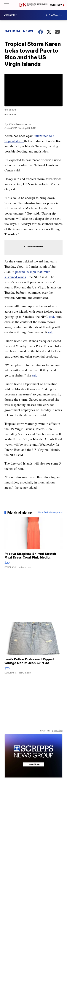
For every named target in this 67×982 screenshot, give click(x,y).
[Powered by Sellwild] (57, 731)
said (50, 332)
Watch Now (56, 5)
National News (18, 31)
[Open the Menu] (6, 5)
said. (52, 316)
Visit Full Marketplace (50, 512)
